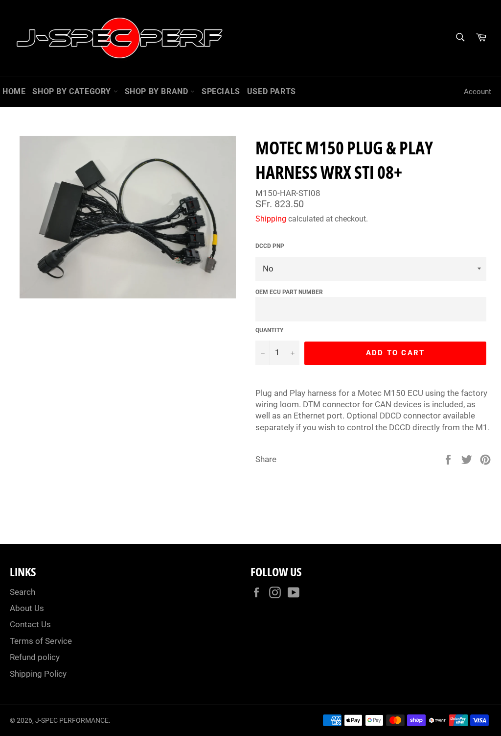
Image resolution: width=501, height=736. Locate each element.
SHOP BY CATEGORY (72, 91)
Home (13, 91)
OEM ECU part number (289, 292)
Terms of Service (41, 641)
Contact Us (30, 624)
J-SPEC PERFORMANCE (72, 720)
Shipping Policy (38, 674)
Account (477, 91)
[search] (460, 38)
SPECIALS (221, 91)
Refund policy (35, 657)
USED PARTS (271, 91)
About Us (27, 608)
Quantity (269, 330)
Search (22, 592)
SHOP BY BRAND (157, 91)
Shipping (270, 218)
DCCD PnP (269, 246)
